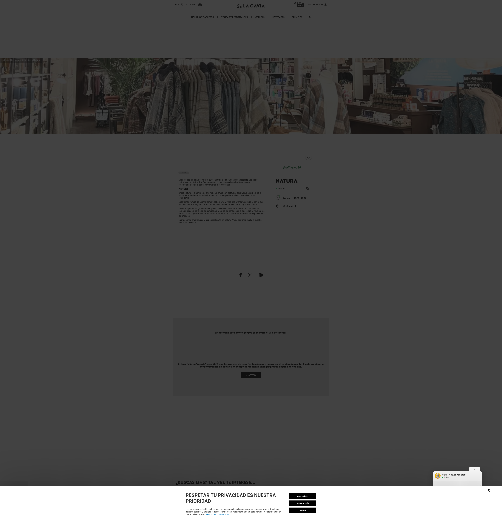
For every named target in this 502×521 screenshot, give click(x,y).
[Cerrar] (474, 469)
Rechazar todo (303, 503)
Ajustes (303, 510)
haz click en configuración (218, 514)
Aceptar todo (302, 496)
